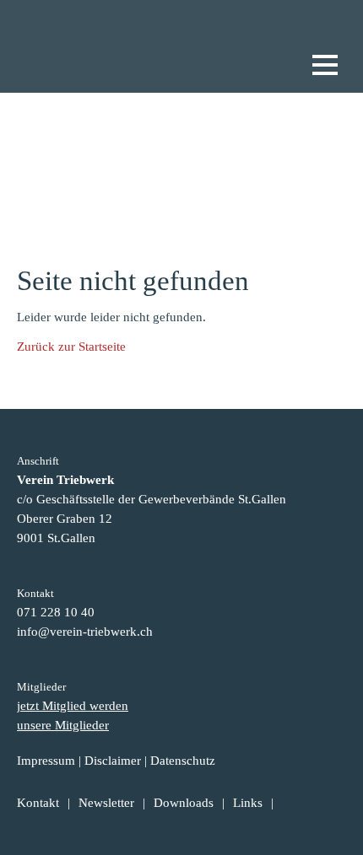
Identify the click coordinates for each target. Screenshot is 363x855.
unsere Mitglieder (63, 725)
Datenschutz (182, 760)
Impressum (46, 760)
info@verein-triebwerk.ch (85, 631)
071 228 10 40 (56, 612)
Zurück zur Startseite (71, 346)
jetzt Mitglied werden (72, 705)
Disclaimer (112, 760)
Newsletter (106, 802)
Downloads (184, 802)
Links (248, 802)
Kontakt (38, 802)
